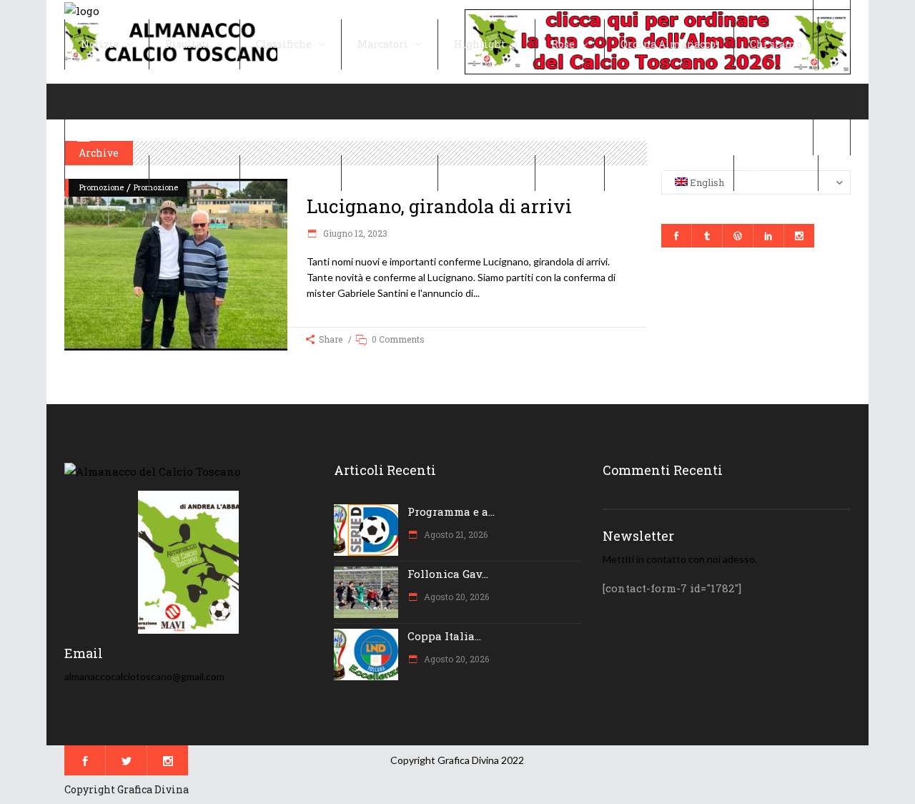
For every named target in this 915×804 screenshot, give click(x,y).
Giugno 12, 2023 (354, 233)
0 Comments (398, 339)
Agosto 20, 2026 (455, 596)
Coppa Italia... (444, 636)
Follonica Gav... (447, 574)
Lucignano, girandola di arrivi (439, 206)
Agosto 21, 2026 (455, 534)
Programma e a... (451, 511)
